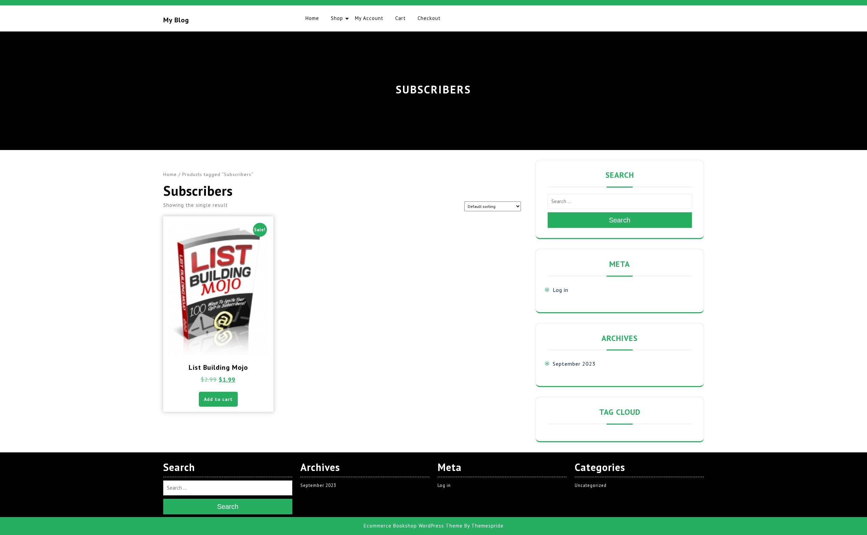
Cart (400, 18)
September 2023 (574, 363)
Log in (560, 289)
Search (619, 220)
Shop (337, 18)
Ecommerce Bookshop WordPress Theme (413, 525)
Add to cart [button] (218, 399)
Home (312, 18)
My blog (176, 20)
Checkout (429, 18)
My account (369, 18)
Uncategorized (591, 485)
